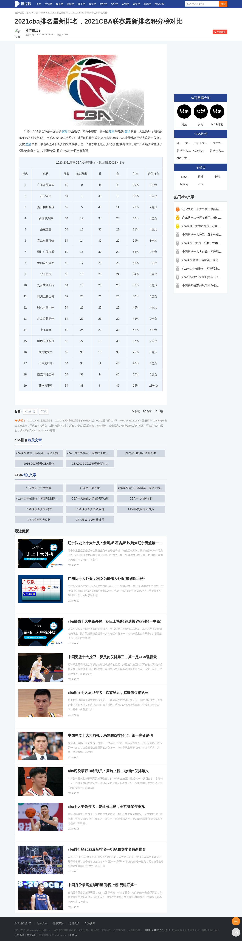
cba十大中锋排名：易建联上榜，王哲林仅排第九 (90, 453)
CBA (44, 411)
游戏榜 (147, 3)
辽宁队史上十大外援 (39, 487)
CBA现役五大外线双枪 (90, 509)
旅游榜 (70, 3)
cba (43, 12)
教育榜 (92, 3)
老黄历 (73, 935)
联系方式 (42, 923)
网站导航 (160, 3)
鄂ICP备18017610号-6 (157, 930)
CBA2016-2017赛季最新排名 (90, 463)
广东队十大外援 (90, 487)
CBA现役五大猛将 (38, 519)
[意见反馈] (236, 932)
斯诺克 (184, 184)
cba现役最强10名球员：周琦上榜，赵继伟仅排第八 (39, 453)
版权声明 (58, 923)
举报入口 (32, 935)
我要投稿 (90, 923)
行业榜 (114, 3)
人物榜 (125, 3)
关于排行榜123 (23, 923)
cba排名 (30, 411)
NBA (184, 176)
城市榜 (81, 3)
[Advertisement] (200, 66)
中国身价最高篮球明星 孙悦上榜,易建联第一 (209, 285)
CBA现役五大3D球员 (39, 509)
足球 (201, 176)
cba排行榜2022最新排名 (141, 453)
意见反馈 (74, 923)
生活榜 (48, 3)
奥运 (217, 176)
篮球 (127, 131)
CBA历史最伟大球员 (141, 509)
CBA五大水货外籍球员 (90, 519)
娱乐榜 (59, 3)
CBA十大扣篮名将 (141, 498)
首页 (38, 3)
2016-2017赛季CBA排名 (39, 463)
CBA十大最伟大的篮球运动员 (90, 498)
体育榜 (136, 3)
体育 (36, 12)
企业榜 (103, 3)
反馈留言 (20, 935)
